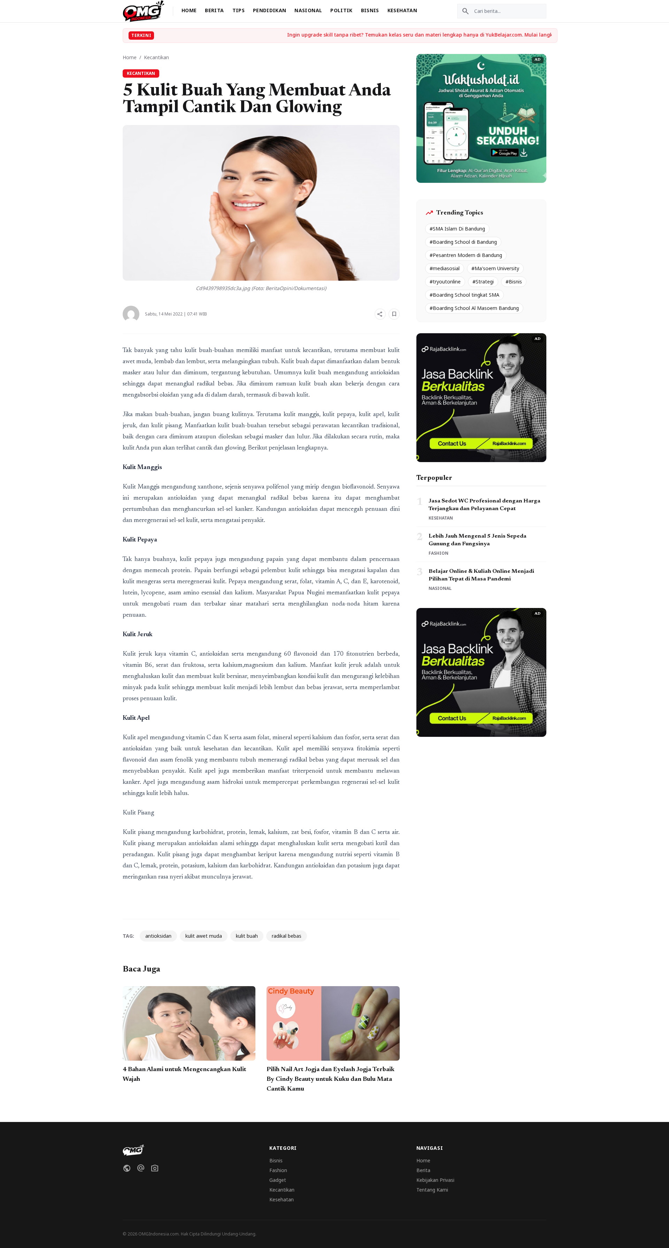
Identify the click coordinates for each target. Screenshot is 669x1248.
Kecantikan (156, 57)
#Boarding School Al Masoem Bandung (474, 308)
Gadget (277, 1180)
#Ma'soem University (495, 268)
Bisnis (370, 10)
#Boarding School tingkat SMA (464, 294)
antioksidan (158, 936)
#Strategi (483, 281)
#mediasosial (445, 268)
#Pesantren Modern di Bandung (466, 255)
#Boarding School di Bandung (463, 242)
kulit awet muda (203, 936)
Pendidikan (269, 10)
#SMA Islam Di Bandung (457, 228)
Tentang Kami (432, 1189)
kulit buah (247, 936)
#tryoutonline (445, 281)
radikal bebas (286, 936)
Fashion (278, 1170)
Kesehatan (402, 10)
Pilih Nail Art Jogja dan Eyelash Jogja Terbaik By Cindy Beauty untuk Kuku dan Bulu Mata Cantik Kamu (330, 1079)
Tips (238, 10)
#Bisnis (514, 281)
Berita (214, 10)
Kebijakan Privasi (435, 1180)
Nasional (308, 10)
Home (189, 10)
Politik (341, 10)
